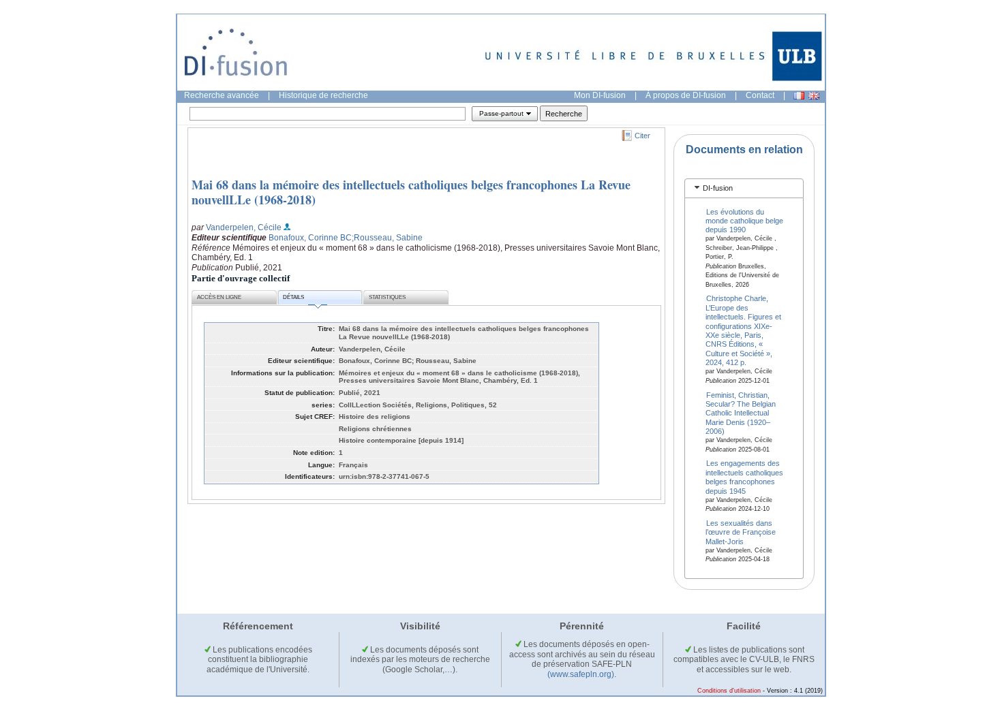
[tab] (744, 188)
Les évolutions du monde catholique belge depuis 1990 (744, 220)
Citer (642, 135)
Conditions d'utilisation (729, 690)
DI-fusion (718, 188)
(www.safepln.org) (580, 674)
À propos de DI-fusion (686, 95)
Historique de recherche (323, 95)
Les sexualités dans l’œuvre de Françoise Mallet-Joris (740, 532)
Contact (760, 95)
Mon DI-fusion (600, 95)
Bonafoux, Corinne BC (310, 237)
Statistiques (387, 297)
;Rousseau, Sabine (387, 237)
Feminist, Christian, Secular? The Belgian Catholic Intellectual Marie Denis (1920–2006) (740, 412)
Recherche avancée (221, 95)
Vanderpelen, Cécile (244, 227)
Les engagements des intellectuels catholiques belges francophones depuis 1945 (744, 476)
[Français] (798, 96)
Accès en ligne (219, 297)
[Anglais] (813, 96)
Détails (293, 297)
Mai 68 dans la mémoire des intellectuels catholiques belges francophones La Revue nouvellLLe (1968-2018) (411, 192)
